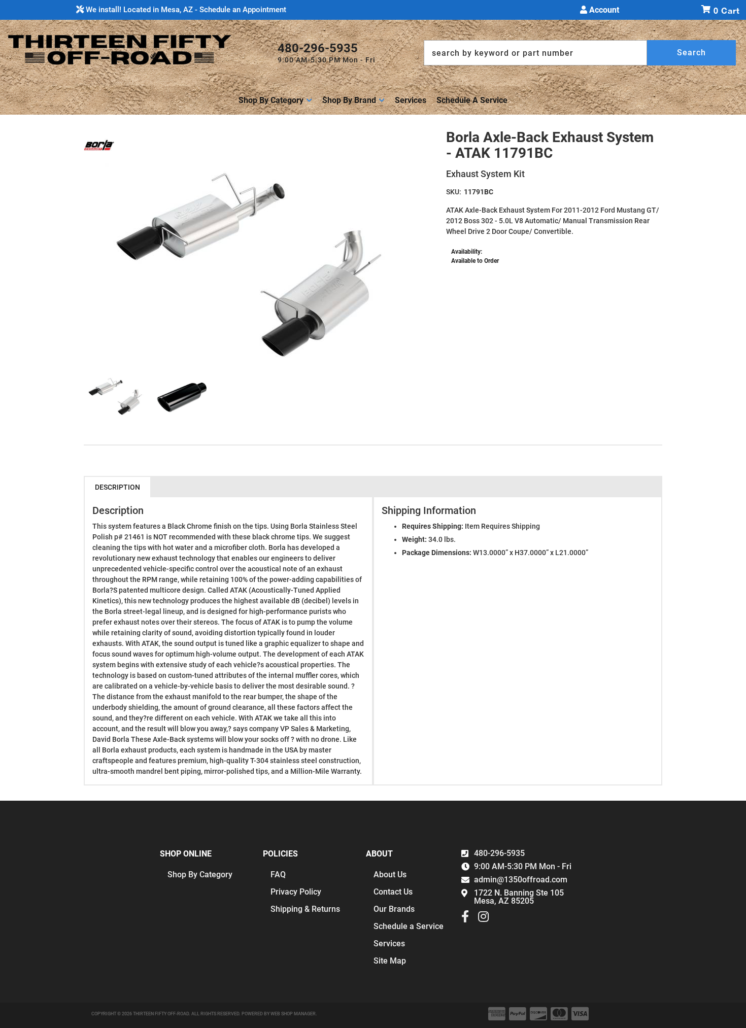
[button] (580, 52)
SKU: (453, 192)
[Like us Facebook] (465, 918)
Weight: (414, 539)
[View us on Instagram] (483, 918)
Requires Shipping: (432, 526)
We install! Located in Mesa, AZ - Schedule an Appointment (185, 9)
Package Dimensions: (436, 553)
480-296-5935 (499, 853)
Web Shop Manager (293, 1013)
